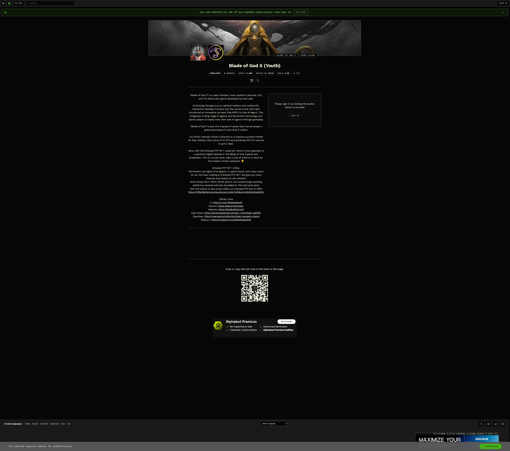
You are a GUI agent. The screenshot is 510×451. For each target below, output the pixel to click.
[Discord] (488, 424)
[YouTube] (502, 424)
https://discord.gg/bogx (230, 206)
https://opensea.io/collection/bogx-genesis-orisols (231, 216)
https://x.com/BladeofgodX (227, 202)
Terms (27, 424)
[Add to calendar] (251, 80)
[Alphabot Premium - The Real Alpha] (255, 325)
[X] (257, 80)
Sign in (503, 3)
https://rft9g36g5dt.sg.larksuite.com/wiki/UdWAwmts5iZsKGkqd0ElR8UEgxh (230, 192)
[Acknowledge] (502, 12)
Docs (63, 424)
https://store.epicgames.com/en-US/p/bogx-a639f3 (232, 213)
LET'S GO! (301, 12)
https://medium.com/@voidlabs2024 (231, 220)
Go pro (18, 3)
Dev (68, 424)
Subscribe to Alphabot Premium (470, 434)
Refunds (44, 424)
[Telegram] (495, 424)
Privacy (35, 424)
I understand (490, 446)
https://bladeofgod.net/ (231, 209)
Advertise (54, 424)
